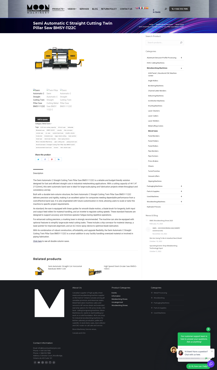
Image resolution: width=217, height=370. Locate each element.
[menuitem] (58, 9)
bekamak (70, 127)
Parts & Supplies (153, 191)
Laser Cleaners (154, 111)
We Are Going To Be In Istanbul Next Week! (166, 238)
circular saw (39, 133)
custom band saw (58, 133)
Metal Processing (160, 293)
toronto (56, 147)
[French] (140, 8)
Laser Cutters (153, 116)
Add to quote (42, 119)
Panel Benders (153, 136)
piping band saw (72, 141)
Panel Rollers (153, 146)
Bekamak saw (40, 130)
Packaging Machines (154, 186)
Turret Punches (154, 171)
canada (59, 130)
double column (70, 133)
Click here (37, 241)
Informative (116, 296)
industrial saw (48, 136)
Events (114, 293)
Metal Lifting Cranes (155, 126)
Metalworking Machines (157, 68)
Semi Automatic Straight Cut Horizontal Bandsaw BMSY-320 (65, 267)
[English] (137, 8)
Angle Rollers (153, 81)
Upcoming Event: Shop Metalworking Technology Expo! (163, 247)
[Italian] (143, 8)
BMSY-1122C (51, 130)
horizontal (39, 136)
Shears (151, 166)
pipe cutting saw (60, 141)
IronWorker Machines (156, 101)
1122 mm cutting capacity (48, 127)
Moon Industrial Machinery (44, 141)
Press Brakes (153, 161)
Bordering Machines (156, 86)
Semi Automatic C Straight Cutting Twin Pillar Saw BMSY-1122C (55, 144)
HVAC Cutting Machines (156, 63)
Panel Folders (153, 141)
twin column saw (66, 147)
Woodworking (159, 298)
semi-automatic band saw (44, 147)
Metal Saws (46, 124)
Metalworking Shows (119, 299)
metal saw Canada (50, 139)
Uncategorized (117, 302)
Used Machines (153, 196)
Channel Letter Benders (157, 91)
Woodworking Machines (156, 201)
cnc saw (47, 133)
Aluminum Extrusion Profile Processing (161, 58)
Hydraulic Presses (154, 207)
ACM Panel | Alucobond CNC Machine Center (162, 74)
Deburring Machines (156, 96)
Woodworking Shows (120, 305)
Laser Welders (153, 121)
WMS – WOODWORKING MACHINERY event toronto (166, 229)
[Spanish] (147, 8)
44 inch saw (61, 127)
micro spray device (63, 139)
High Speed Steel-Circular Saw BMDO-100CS (120, 267)
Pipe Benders (153, 151)
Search (181, 42)
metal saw (39, 139)
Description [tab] (38, 173)
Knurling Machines (155, 106)
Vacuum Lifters (153, 176)
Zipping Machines (155, 181)
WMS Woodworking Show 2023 (161, 220)
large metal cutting (60, 136)
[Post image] (147, 220)
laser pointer (72, 136)
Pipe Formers (153, 156)
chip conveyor (68, 130)
